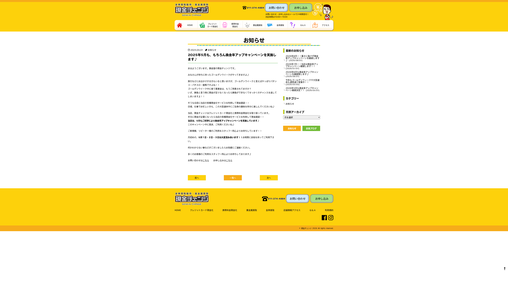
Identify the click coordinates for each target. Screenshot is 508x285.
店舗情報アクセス (292, 210)
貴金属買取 (251, 210)
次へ (269, 178)
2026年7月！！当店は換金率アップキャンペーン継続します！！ (302, 66)
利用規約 (329, 210)
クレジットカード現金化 (201, 210)
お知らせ (212, 50)
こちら (206, 160)
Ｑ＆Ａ (312, 210)
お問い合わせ (277, 7)
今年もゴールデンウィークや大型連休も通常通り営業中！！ (302, 82)
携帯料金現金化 (229, 210)
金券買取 (270, 210)
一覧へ (233, 178)
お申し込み (300, 7)
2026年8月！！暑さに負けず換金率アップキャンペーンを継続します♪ (302, 58)
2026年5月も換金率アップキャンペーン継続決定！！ (302, 89)
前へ (197, 178)
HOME (178, 210)
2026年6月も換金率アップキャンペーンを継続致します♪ (302, 74)
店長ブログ (311, 128)
